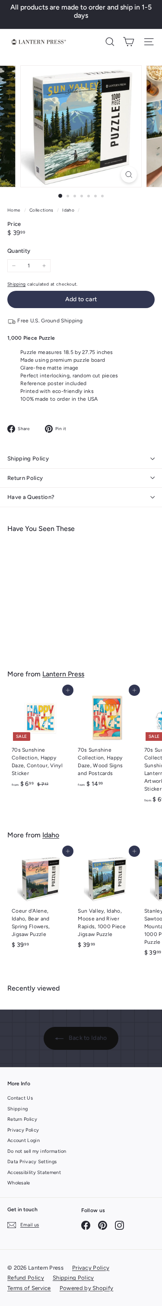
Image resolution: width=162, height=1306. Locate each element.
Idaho (68, 210)
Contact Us (20, 1098)
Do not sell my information (37, 1151)
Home (14, 210)
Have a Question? (30, 497)
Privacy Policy (23, 1130)
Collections (42, 210)
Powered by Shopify (86, 1288)
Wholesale (18, 1183)
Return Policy (25, 478)
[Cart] (128, 42)
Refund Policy (25, 1277)
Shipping (16, 284)
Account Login (23, 1140)
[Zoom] (129, 175)
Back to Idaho (87, 1038)
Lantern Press (63, 674)
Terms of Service (29, 1288)
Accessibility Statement (34, 1172)
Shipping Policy (28, 458)
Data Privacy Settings (32, 1161)
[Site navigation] (149, 42)
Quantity (18, 251)
